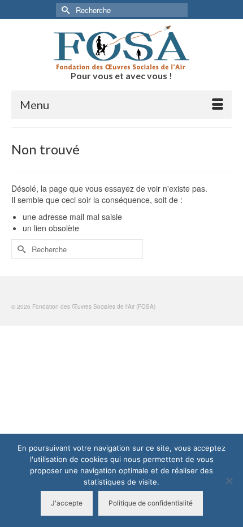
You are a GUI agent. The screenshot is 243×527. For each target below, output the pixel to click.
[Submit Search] (64, 10)
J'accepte (67, 503)
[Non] (229, 480)
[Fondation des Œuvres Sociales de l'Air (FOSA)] (121, 47)
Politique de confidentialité (151, 503)
